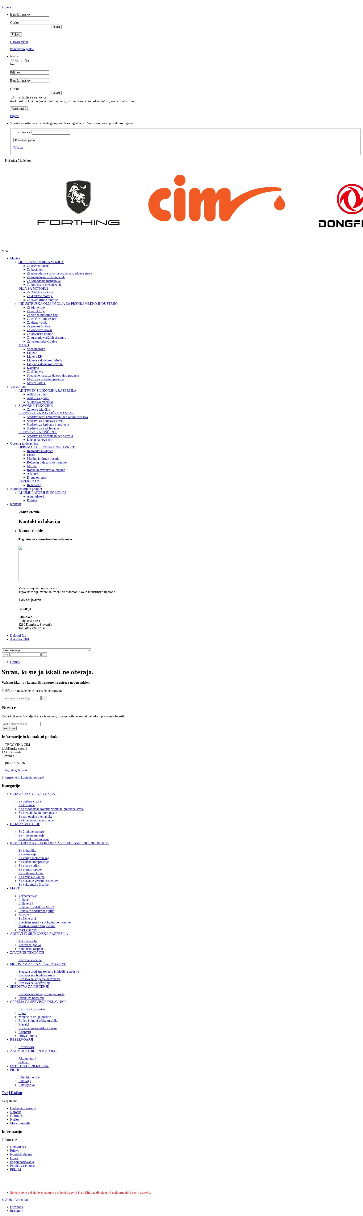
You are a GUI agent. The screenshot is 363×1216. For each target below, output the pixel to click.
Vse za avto (18, 387)
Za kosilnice (35, 269)
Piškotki (15, 1169)
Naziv (14, 56)
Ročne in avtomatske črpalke (46, 470)
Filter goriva (26, 1085)
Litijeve (32, 353)
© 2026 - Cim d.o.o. (15, 1200)
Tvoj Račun (12, 1093)
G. (17, 60)
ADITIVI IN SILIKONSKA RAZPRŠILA (47, 390)
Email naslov (22, 132)
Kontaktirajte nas (21, 1154)
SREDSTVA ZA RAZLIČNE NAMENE (46, 413)
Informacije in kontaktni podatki (23, 777)
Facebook (16, 1207)
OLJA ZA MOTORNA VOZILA (41, 262)
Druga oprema (36, 477)
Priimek (15, 72)
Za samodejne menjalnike (44, 281)
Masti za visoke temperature (45, 379)
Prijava (6, 7)
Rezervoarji (34, 485)
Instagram (16, 1210)
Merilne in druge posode (43, 458)
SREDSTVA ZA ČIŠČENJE (37, 432)
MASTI (23, 345)
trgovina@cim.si (16, 770)
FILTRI (15, 1070)
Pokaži (55, 26)
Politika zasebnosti (22, 1165)
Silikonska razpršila (40, 402)
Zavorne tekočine (38, 409)
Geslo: (14, 22)
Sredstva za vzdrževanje (43, 428)
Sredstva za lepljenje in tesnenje (48, 424)
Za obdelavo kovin (39, 330)
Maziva (15, 258)
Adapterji (33, 473)
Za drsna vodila (37, 322)
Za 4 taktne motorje (40, 296)
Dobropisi (16, 1116)
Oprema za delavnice (24, 443)
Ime (12, 64)
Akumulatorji (36, 496)
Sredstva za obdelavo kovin (45, 421)
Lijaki (31, 455)
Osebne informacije (23, 1108)
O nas (14, 1158)
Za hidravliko (36, 307)
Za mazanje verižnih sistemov (46, 337)
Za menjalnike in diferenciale (46, 277)
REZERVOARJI (29, 481)
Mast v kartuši (36, 383)
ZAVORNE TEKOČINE (35, 405)
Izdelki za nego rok (39, 439)
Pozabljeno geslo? (22, 49)
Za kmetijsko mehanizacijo (44, 284)
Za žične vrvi (35, 371)
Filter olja (24, 1081)
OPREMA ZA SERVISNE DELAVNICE (46, 447)
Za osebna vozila (38, 266)
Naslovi (15, 1119)
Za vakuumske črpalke (42, 341)
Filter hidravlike (28, 1077)
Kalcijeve (33, 368)
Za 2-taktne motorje (40, 292)
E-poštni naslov (20, 14)
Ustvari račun (19, 42)
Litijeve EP (34, 356)
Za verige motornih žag (42, 315)
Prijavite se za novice (72, 99)
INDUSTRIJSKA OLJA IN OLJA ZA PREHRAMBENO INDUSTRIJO (68, 303)
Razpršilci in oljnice (40, 451)
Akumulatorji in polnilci (26, 489)
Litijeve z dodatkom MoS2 (44, 360)
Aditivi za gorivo (38, 398)
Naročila (15, 1112)
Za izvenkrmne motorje (42, 300)
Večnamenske (36, 349)
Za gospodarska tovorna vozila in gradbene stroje (59, 273)
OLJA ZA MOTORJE (33, 288)
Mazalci (32, 466)
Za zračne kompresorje (42, 318)
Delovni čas (18, 635)
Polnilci (32, 500)
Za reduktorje (36, 311)
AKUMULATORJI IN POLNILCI (42, 492)
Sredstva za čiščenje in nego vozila (50, 436)
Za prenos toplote (38, 326)
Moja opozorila (20, 1123)
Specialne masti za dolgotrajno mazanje (53, 375)
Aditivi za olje (36, 394)
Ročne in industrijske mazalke (47, 462)
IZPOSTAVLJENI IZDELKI (29, 1066)
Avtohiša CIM (19, 639)
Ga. (27, 60)
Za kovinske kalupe (40, 334)
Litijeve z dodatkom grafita (45, 364)
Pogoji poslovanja (22, 1162)
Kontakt (15, 504)
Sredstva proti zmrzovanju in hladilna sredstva (57, 417)
